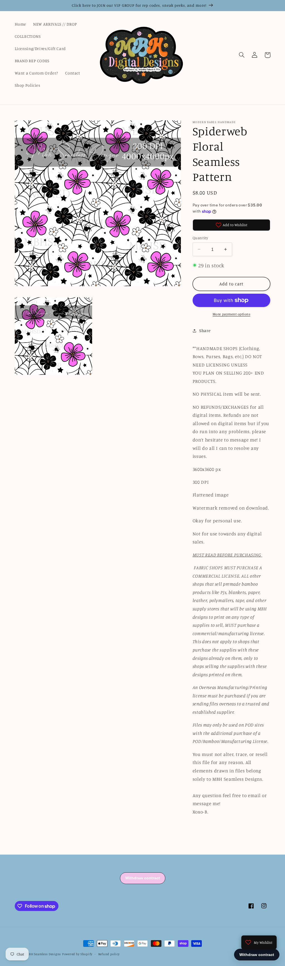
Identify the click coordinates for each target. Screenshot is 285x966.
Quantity (200, 238)
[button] (241, 55)
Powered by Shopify (77, 954)
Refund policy (109, 954)
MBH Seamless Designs (43, 954)
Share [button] (204, 330)
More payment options (231, 314)
